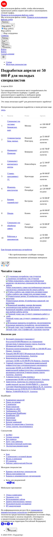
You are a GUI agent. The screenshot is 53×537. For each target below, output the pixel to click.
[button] (3, 49)
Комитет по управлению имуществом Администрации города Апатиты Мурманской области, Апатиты (25, 343)
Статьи (9, 62)
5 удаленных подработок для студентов (22, 279)
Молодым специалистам (16, 64)
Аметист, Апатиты (41, 379)
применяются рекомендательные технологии (21, 511)
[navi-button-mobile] (3, 57)
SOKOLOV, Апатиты (28, 391)
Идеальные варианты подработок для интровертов (27, 325)
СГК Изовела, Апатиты (39, 361)
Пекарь (10, 213)
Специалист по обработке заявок (13, 226)
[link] (5, 43)
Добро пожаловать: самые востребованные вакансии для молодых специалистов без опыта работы (28, 288)
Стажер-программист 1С (12, 176)
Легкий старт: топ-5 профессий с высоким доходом (27, 329)
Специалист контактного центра (12, 164)
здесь (3, 110)
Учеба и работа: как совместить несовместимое (26, 294)
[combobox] (11, 530)
